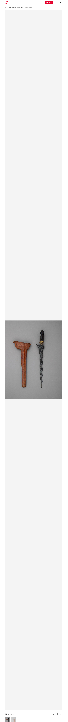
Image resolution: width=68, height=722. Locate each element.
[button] (33, 359)
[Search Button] (56, 2)
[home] (5, 7)
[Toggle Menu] (60, 2)
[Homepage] (6, 2)
